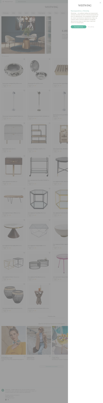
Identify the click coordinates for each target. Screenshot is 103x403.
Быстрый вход (78, 27)
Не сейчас (91, 27)
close (100, 2)
